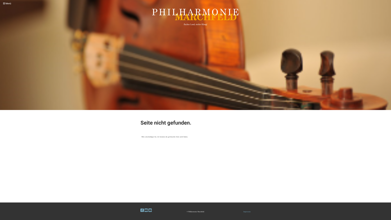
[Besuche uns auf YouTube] (146, 211)
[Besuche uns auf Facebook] (142, 211)
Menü (8, 3)
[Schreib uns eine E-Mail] (150, 211)
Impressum (246, 211)
